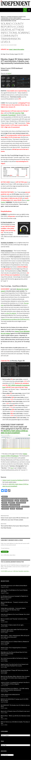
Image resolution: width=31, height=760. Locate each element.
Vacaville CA (5, 508)
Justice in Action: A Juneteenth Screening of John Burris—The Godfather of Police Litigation (15, 683)
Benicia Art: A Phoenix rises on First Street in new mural (15, 711)
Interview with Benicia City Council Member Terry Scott (15, 614)
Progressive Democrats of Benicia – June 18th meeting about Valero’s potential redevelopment (15, 689)
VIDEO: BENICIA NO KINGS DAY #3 (10, 694)
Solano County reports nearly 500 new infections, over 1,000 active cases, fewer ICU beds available (15, 517)
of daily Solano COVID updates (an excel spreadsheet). (14, 432)
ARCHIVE (6, 431)
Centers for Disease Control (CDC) (16, 16)
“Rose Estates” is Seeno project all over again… (12, 625)
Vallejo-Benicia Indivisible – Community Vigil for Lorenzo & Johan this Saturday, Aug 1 (13, 609)
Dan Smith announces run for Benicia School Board (14, 585)
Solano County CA (16, 19)
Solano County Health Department (11, 506)
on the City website (10, 313)
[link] (16, 319)
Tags (2, 741)
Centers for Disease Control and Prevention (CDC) (14, 498)
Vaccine (14, 20)
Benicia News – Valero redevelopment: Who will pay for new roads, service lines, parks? (15, 636)
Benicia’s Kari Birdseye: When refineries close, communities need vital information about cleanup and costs (15, 677)
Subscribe (4, 551)
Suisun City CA (25, 506)
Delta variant (17, 18)
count (17, 500)
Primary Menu (29, 10)
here (12, 468)
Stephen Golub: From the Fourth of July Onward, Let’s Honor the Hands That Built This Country (14, 665)
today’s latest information (16, 49)
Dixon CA (4, 502)
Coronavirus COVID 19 (7, 500)
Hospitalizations (5, 19)
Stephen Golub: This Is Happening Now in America (14, 647)
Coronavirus (4, 18)
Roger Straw (13, 45)
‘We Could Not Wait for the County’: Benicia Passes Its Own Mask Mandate (15, 526)
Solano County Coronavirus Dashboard (12, 480)
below (9, 73)
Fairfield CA (12, 502)
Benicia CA (3, 16)
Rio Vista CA (5, 504)
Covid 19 (11, 18)
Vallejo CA (19, 508)
